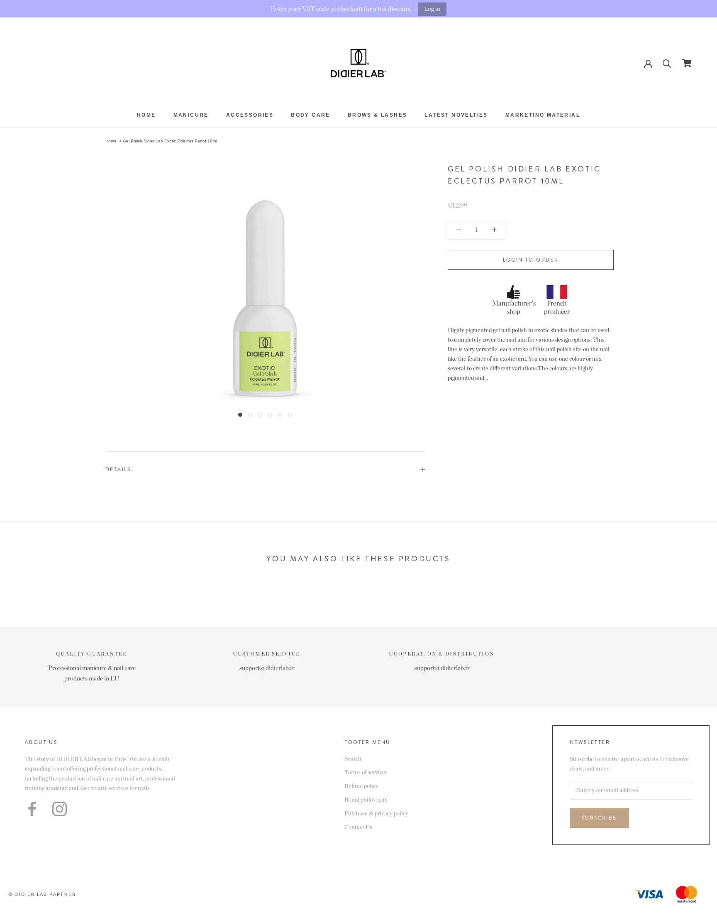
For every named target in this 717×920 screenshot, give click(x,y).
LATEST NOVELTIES (456, 115)
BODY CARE (310, 115)
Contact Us (358, 827)
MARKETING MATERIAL (542, 115)
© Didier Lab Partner (42, 894)
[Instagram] (59, 809)
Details (118, 469)
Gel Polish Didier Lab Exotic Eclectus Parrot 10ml (170, 141)
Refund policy (361, 786)
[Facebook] (32, 809)
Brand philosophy (366, 800)
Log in (432, 9)
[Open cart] (687, 63)
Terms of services (366, 773)
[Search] (667, 63)
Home (146, 115)
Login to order (531, 260)
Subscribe (599, 818)
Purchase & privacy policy (376, 814)
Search (352, 759)
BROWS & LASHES (377, 115)
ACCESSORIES (249, 115)
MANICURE (191, 115)
